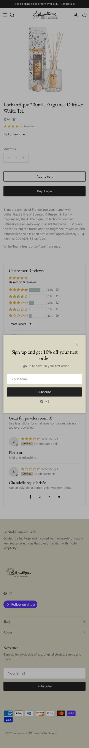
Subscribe (44, 392)
